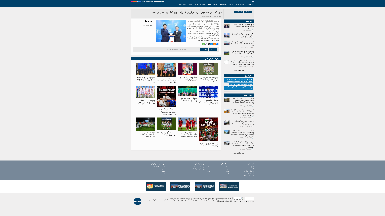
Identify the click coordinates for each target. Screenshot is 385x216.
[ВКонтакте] (217, 44)
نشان (227, 166)
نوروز (208, 171)
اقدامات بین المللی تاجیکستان (201, 169)
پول (228, 173)
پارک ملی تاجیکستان (159, 166)
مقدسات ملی (225, 164)
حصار (163, 169)
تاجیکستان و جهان (248, 175)
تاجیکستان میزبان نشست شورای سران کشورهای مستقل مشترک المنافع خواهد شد (242, 53)
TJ (141, 1)
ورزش (190, 4)
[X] (209, 44)
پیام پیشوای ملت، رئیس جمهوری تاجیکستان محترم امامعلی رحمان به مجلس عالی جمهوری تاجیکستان (239, 80)
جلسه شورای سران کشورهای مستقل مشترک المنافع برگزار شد (243, 35)
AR (149, 1)
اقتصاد (209, 4)
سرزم (163, 173)
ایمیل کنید (239, 11)
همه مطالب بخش (239, 70)
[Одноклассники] (214, 44)
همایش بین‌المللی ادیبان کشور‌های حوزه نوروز (241, 84)
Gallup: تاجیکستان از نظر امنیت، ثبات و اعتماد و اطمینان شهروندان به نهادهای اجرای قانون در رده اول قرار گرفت (242, 62)
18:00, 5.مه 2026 (248, 30)
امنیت (215, 4)
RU (144, 1)
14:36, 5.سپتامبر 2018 (246, 138)
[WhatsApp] (203, 44)
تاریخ (252, 166)
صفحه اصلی (249, 4)
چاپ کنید (248, 11)
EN (146, 1)
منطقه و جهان (182, 4)
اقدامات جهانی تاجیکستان (202, 164)
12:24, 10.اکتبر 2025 (247, 37)
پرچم (227, 169)
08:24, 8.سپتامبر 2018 (246, 126)
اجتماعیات (203, 4)
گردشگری (251, 173)
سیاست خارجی (223, 4)
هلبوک (163, 171)
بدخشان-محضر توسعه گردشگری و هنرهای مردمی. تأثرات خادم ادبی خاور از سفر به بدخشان (243, 122)
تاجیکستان (251, 164)
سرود (227, 171)
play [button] (157, 1)
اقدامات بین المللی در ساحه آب (200, 166)
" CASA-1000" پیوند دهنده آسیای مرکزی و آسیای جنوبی (239, 87)
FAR (151, 1)
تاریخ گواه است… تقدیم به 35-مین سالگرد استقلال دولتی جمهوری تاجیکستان (244, 26)
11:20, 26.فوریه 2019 (246, 106)
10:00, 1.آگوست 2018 (246, 149)
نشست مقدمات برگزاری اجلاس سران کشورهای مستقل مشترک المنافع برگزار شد (242, 43)
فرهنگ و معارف (249, 171)
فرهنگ (196, 4)
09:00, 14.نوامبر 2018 (246, 117)
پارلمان (231, 4)
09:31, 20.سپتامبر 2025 (246, 66)
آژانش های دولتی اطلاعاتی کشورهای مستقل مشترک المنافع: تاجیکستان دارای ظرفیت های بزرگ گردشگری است (243, 101)
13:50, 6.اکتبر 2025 (247, 57)
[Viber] (206, 44)
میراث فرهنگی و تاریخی (158, 164)
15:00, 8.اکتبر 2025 (247, 47)
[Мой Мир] (211, 44)
